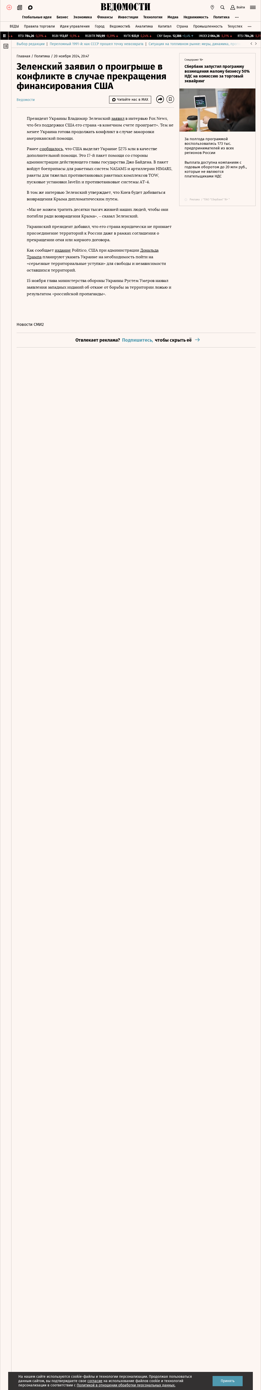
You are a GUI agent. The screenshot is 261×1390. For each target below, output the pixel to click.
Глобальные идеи (36, 17)
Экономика (82, 17)
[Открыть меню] (253, 7)
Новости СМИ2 (30, 324)
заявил (117, 118)
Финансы (105, 17)
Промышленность (208, 26)
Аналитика (144, 26)
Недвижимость (196, 17)
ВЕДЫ (14, 26)
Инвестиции (128, 17)
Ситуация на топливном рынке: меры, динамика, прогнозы (197, 44)
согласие (94, 1381)
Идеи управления (75, 26)
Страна (182, 26)
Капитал (165, 26)
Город (100, 26)
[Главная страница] (125, 7)
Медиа (172, 17)
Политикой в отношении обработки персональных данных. (126, 1385)
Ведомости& (120, 26)
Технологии (152, 17)
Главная (24, 56)
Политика (221, 17)
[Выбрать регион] (212, 7)
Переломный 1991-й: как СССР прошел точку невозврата (96, 44)
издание (63, 250)
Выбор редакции (31, 44)
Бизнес (62, 17)
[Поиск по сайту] (222, 7)
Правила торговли (39, 26)
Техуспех (235, 26)
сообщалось (51, 148)
